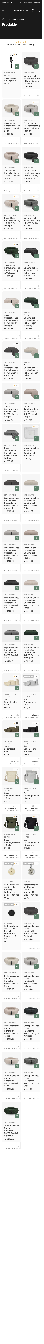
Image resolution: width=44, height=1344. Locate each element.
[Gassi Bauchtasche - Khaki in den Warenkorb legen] (17, 734)
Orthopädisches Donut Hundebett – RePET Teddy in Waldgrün (11, 1130)
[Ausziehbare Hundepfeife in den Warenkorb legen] (17, 66)
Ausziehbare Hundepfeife (10, 79)
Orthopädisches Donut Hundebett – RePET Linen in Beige (11, 981)
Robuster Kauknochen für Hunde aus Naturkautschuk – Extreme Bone (11, 1328)
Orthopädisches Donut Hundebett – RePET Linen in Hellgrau (31, 981)
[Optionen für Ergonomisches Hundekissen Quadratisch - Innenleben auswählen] (36, 438)
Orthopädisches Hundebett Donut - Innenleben (31, 1129)
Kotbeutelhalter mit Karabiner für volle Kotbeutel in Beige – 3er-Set (11, 889)
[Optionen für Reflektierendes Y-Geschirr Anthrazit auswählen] (17, 1267)
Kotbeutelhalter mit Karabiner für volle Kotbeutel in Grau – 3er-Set (31, 889)
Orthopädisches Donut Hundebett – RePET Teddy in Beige (11, 1080)
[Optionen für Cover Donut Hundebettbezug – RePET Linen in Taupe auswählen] (17, 161)
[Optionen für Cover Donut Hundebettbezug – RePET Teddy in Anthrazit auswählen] (36, 161)
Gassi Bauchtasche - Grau (31, 702)
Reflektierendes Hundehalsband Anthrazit (11, 1234)
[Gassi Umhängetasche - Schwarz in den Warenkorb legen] (36, 828)
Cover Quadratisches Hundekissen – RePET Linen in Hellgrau (11, 411)
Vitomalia (8, 881)
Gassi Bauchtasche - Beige (11, 702)
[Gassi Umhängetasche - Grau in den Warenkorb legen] (36, 781)
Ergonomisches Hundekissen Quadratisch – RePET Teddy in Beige (31, 602)
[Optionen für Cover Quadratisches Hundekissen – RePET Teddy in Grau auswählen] (17, 438)
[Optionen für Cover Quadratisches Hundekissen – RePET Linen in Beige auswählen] (36, 355)
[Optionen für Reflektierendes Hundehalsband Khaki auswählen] (36, 1220)
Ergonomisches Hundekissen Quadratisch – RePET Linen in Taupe (31, 553)
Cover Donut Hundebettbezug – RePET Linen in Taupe (12, 174)
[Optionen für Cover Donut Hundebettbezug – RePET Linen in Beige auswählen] (17, 113)
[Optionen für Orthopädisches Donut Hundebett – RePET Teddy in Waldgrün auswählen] (17, 1116)
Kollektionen (11, 19)
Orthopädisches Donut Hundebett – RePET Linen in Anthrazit (31, 931)
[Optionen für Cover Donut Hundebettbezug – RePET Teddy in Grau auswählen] (36, 208)
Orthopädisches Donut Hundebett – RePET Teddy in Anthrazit (31, 1031)
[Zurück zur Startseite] (3, 19)
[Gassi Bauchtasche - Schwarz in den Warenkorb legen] (36, 734)
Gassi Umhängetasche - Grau (31, 795)
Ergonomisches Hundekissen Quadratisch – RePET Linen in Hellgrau (11, 553)
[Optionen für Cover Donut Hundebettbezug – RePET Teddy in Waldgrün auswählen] (17, 256)
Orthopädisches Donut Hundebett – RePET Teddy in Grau (31, 1080)
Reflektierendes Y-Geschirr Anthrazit (11, 1281)
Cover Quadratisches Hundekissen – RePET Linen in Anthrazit (11, 370)
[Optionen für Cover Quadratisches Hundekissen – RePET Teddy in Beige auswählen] (17, 306)
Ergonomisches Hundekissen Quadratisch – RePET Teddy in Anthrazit (11, 602)
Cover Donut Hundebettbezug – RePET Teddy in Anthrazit (32, 174)
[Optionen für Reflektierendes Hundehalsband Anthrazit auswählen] (17, 1220)
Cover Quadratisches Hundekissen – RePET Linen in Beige (31, 370)
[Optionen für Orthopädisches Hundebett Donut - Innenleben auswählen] (36, 1116)
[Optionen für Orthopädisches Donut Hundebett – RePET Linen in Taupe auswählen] (17, 1016)
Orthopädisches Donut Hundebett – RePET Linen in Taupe (11, 1031)
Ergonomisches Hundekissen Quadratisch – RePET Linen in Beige (31, 503)
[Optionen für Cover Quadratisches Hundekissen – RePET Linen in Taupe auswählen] (36, 397)
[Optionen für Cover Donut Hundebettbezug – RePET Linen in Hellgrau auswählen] (36, 113)
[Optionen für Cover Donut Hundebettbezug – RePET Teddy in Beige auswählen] (17, 208)
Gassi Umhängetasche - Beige (12, 795)
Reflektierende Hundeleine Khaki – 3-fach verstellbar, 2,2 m (31, 1182)
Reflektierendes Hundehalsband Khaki (31, 1234)
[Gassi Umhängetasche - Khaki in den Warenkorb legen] (17, 828)
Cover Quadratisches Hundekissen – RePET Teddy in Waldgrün (31, 320)
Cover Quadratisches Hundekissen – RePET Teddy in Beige (11, 320)
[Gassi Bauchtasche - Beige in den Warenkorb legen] (17, 688)
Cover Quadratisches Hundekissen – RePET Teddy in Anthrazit (31, 270)
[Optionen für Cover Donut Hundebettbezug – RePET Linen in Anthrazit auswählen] (36, 66)
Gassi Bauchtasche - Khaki (11, 748)
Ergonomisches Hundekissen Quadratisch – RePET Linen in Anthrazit (11, 503)
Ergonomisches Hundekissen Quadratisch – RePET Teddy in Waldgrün (31, 652)
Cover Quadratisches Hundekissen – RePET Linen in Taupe (31, 411)
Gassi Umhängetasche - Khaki (12, 842)
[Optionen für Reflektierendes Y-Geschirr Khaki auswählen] (36, 1267)
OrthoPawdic (30, 73)
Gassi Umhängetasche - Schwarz (31, 842)
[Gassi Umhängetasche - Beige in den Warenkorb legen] (17, 781)
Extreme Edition (11, 1320)
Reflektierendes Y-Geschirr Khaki (31, 1281)
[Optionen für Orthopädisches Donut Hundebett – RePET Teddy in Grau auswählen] (36, 1066)
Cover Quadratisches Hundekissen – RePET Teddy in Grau (11, 453)
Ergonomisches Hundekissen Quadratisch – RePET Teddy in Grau (11, 652)
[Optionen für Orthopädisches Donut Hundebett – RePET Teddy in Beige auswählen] (17, 1066)
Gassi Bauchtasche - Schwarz (31, 748)
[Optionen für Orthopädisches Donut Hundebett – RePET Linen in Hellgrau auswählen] (36, 966)
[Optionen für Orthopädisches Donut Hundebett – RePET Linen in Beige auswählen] (17, 966)
